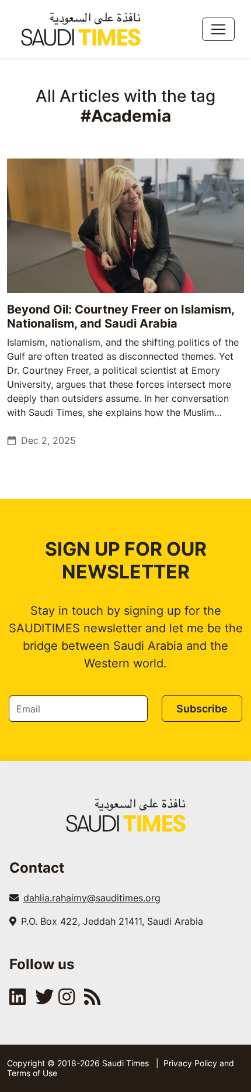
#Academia (126, 115)
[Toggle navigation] (218, 29)
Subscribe (202, 708)
